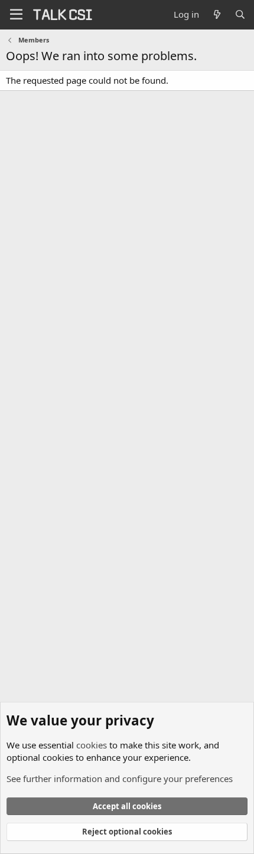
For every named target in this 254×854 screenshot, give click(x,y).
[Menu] (16, 14)
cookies (91, 745)
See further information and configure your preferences (119, 778)
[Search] (240, 14)
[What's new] (216, 14)
